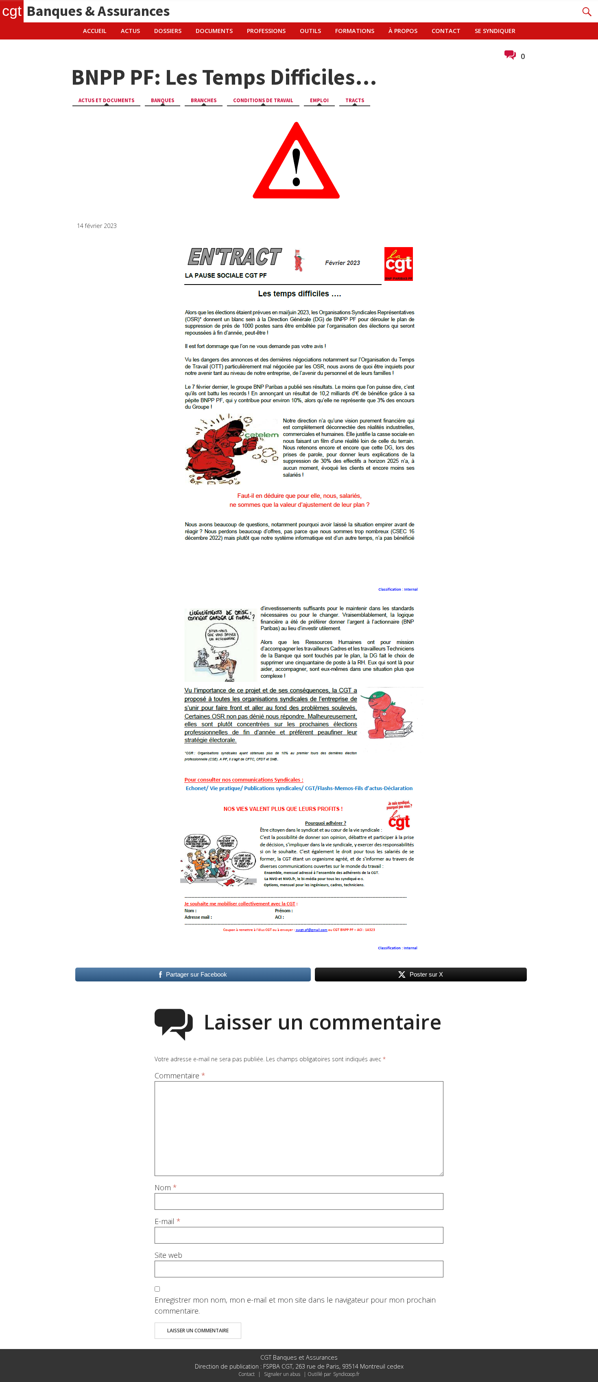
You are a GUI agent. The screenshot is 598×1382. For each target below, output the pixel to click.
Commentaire (180, 1075)
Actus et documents (106, 100)
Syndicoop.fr (346, 1374)
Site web (168, 1255)
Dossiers (167, 31)
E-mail (168, 1221)
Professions (266, 31)
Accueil (95, 31)
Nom (166, 1187)
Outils (310, 31)
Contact (446, 31)
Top (579, 1363)
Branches (203, 100)
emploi (319, 100)
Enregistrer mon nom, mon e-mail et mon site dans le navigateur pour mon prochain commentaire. (295, 1305)
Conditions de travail (263, 100)
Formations (354, 31)
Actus (130, 31)
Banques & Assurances (86, 11)
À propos (402, 31)
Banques (162, 100)
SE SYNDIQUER (495, 31)
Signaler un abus (282, 1374)
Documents (214, 31)
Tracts (354, 100)
